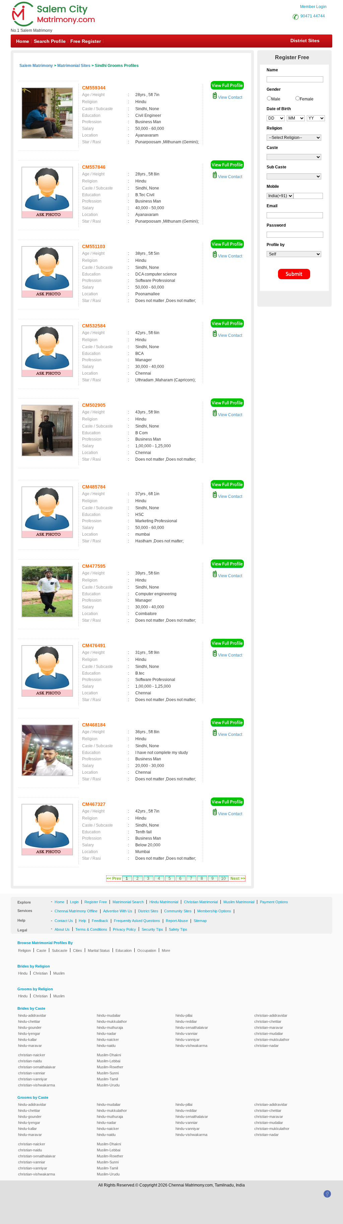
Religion (24, 950)
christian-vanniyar (32, 1079)
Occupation (146, 950)
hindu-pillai (184, 1015)
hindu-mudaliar (109, 1015)
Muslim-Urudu (108, 1085)
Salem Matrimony (36, 65)
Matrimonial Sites (73, 65)
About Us (62, 929)
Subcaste (59, 950)
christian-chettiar (267, 1021)
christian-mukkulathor (271, 1040)
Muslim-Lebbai (108, 1061)
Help (82, 921)
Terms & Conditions (91, 929)
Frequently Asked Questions (137, 921)
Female (307, 99)
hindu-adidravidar (32, 1015)
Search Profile (50, 41)
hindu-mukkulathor (112, 1021)
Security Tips (152, 929)
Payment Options (274, 902)
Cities (77, 950)
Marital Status (99, 950)
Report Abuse (177, 921)
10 (223, 878)
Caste (41, 950)
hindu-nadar (106, 1033)
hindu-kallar (27, 1040)
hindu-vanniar (187, 1033)
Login (74, 902)
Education (124, 950)
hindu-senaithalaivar (192, 1027)
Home (22, 41)
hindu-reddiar (186, 1021)
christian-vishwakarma (36, 1085)
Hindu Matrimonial (163, 902)
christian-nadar (266, 1046)
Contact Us (64, 921)
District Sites (305, 40)
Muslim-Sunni (108, 1073)
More (166, 950)
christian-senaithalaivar (37, 1067)
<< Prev (114, 878)
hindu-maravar (30, 1046)
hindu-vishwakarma (191, 1046)
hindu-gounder (30, 1027)
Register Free (95, 902)
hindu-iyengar (29, 1033)
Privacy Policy (124, 929)
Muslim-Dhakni (109, 1055)
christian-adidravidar (270, 1015)
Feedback (100, 921)
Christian (40, 973)
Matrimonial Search (128, 902)
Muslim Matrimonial (238, 902)
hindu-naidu (106, 1046)
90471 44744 (312, 16)
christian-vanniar (31, 1073)
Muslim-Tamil (107, 1079)
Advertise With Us (117, 911)
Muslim (59, 973)
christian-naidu (30, 1061)
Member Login (313, 6)
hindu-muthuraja (110, 1027)
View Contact (229, 97)
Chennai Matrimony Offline (76, 911)
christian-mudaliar (268, 1033)
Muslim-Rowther (110, 1067)
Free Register (85, 41)
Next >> (237, 878)
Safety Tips (178, 929)
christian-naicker (31, 1055)
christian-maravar (268, 1027)
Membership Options (214, 911)
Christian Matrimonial (201, 902)
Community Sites (178, 911)
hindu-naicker (108, 1040)
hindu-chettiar (29, 1021)
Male (275, 99)
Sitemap (200, 921)
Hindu (22, 973)
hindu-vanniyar (188, 1040)
